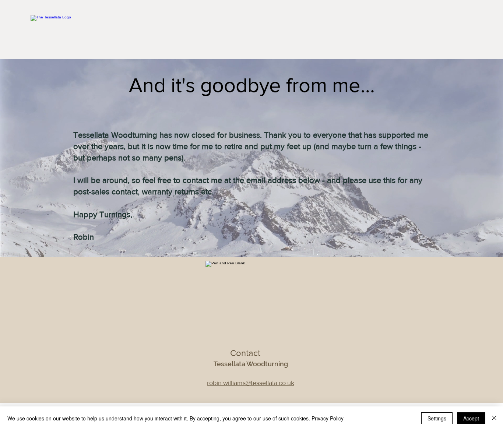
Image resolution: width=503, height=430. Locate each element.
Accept (471, 418)
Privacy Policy (328, 418)
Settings (437, 418)
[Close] (494, 418)
